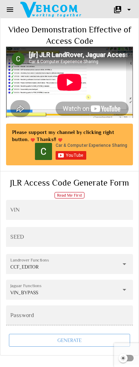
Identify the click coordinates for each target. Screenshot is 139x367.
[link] (51, 9)
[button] (10, 9)
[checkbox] (126, 358)
